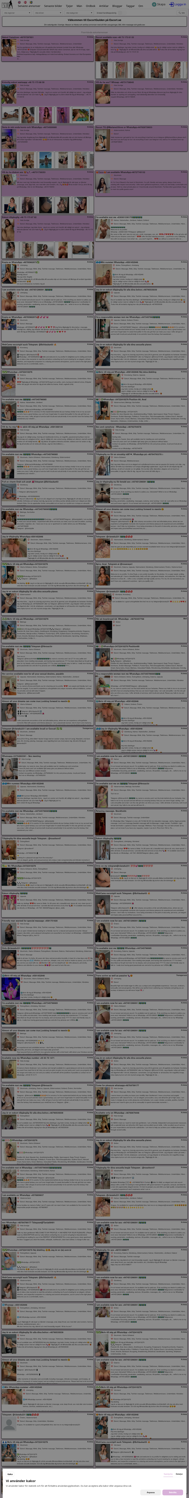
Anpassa (151, 1492)
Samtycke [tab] (168, 1474)
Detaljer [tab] (179, 1474)
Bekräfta (172, 1492)
